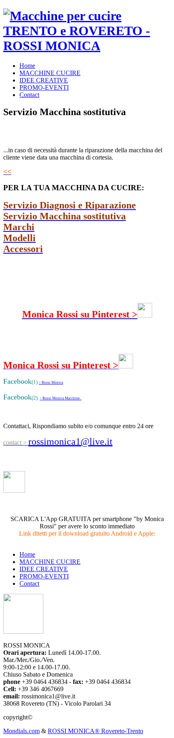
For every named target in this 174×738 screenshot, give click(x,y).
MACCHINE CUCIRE (50, 72)
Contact (29, 94)
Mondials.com (21, 730)
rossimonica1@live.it (70, 441)
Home (27, 65)
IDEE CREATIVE (43, 80)
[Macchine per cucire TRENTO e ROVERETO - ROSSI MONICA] (87, 45)
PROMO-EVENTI (44, 87)
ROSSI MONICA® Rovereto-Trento (95, 730)
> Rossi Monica (51, 383)
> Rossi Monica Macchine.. (60, 398)
